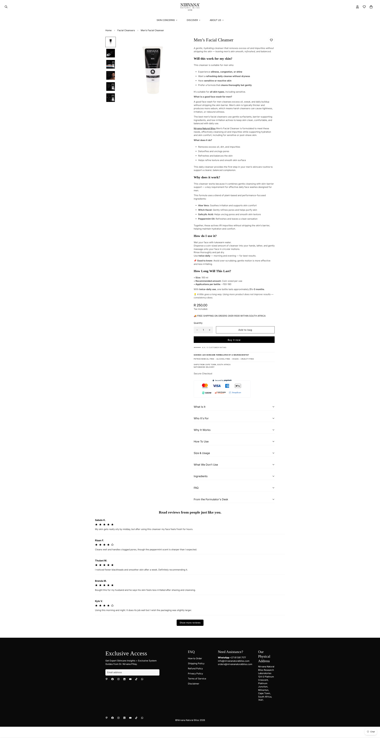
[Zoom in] (180, 43)
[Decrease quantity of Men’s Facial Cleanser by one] (197, 330)
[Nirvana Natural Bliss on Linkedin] (124, 679)
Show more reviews (190, 622)
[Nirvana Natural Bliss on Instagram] (118, 679)
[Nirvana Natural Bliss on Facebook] (112, 679)
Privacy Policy (195, 673)
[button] (371, 6)
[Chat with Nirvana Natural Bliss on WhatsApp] (142, 679)
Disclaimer (193, 683)
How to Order (195, 658)
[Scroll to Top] (374, 721)
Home (108, 30)
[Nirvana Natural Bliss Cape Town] (190, 7)
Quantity (198, 323)
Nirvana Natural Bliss (205, 128)
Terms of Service (197, 678)
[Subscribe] (156, 672)
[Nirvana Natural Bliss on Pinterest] (106, 679)
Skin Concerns (166, 20)
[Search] (5, 7)
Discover (192, 20)
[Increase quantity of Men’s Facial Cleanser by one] (209, 330)
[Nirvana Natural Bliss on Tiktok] (136, 679)
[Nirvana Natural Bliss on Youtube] (130, 679)
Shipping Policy (196, 663)
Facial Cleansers (126, 30)
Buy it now (234, 339)
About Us (215, 20)
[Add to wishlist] (271, 40)
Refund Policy (195, 668)
